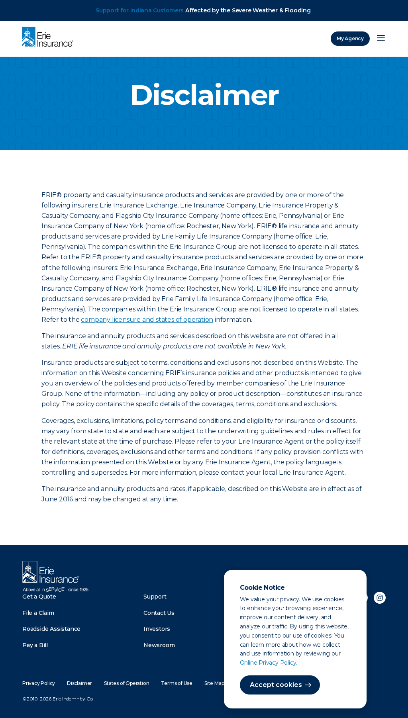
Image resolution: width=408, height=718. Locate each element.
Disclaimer (79, 683)
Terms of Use (176, 683)
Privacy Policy (38, 683)
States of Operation (126, 683)
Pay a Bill (35, 645)
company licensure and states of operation (147, 319)
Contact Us (159, 612)
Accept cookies (276, 685)
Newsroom (159, 645)
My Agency (350, 38)
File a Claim (38, 612)
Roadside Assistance (51, 628)
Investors (156, 628)
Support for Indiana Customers (140, 10)
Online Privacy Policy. (269, 662)
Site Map (214, 683)
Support (155, 596)
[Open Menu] (381, 38)
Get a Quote (39, 596)
